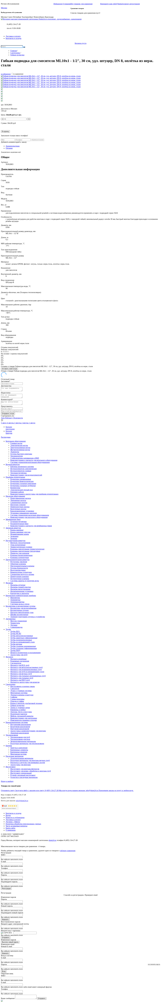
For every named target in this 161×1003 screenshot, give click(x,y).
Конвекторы (15, 488)
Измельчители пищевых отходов (23, 720)
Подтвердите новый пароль (12, 913)
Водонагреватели (13, 464)
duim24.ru (52, 840)
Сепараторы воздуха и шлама (22, 574)
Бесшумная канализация (20, 727)
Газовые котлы (16, 443)
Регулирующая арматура (15, 541)
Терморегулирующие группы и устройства (27, 617)
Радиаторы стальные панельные (23, 483)
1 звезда (32, 423)
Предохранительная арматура (17, 560)
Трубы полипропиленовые (21, 640)
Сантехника (10, 684)
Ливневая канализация (19, 733)
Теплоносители (16, 456)
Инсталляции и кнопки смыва (22, 686)
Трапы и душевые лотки (20, 708)
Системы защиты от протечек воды (24, 581)
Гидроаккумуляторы (18, 522)
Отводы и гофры (17, 701)
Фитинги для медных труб (21, 674)
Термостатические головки (21, 547)
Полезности (18, 418)
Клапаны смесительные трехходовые (25, 551)
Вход (4, 971)
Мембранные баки (13, 519)
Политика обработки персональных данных (23, 824)
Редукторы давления (18, 562)
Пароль (4, 875)
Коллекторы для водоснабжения (23, 608)
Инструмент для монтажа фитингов (24, 769)
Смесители (14, 689)
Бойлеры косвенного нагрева (22, 467)
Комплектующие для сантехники (23, 718)
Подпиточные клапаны (19, 579)
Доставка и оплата (13, 36)
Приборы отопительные (15, 477)
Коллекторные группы (19, 610)
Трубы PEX (15, 631)
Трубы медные (16, 644)
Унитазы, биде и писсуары (21, 712)
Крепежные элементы (19, 750)
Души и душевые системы (21, 691)
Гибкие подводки (17, 705)
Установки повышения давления (23, 513)
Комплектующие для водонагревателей (26, 475)
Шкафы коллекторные (19, 615)
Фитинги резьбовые (18, 659)
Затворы (13, 538)
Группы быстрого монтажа (21, 454)
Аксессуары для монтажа (20, 765)
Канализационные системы (17, 722)
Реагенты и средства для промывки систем (27, 763)
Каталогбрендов (9, 432)
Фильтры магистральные (20, 589)
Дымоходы (14, 452)
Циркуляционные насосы (20, 498)
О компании (11, 830)
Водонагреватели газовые (20, 471)
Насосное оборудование (15, 496)
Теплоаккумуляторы (18, 473)
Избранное (62, 4)
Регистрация (6, 888)
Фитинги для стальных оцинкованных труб (28, 676)
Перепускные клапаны (19, 576)
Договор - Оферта (13, 822)
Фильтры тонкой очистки (20, 587)
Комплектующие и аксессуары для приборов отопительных (34, 494)
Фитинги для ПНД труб (20, 680)
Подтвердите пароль (9, 882)
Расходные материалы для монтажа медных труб (30, 760)
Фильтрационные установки (21, 591)
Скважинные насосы (18, 502)
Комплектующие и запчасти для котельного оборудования (33, 460)
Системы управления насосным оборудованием (29, 515)
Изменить (5, 919)
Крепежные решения (18, 752)
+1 (29, 119)
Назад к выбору (7, 781)
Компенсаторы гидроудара (21, 572)
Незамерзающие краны (19, 534)
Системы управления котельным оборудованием (30, 462)
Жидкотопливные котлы (20, 450)
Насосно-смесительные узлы (21, 612)
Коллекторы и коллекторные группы (20, 606)
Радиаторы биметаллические (22, 481)
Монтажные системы (18, 693)
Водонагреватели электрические (23, 469)
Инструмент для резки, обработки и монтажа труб (30, 771)
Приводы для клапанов (19, 553)
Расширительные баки (19, 524)
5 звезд (4, 423)
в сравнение (18, 74)
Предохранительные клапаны (22, 566)
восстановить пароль (154, 964)
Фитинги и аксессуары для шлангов (24, 682)
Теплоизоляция (12, 735)
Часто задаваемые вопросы (16, 826)
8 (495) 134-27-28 (14, 24)
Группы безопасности (19, 568)
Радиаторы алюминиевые (20, 479)
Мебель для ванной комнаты (21, 716)
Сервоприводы (16, 627)
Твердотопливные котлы (20, 448)
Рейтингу (9, 418)
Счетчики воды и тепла (19, 604)
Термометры (15, 600)
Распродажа (5, 437)
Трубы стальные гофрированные (23, 648)
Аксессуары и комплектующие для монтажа (28, 731)
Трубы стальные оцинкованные (23, 646)
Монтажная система (18, 754)
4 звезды (10, 423)
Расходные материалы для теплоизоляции (27, 743)
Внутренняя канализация (20, 724)
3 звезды (18, 423)
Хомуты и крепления (18, 748)
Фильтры (9, 583)
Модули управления (18, 621)
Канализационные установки (22, 511)
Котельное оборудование (16, 441)
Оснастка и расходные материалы (24, 777)
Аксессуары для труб (18, 655)
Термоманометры (17, 602)
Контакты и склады (13, 38)
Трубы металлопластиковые (21, 636)
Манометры (15, 598)
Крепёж (9, 746)
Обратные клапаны (18, 564)
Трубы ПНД (15, 650)
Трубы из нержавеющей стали (22, 642)
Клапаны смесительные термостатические (27, 549)
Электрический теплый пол (21, 490)
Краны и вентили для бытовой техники (26, 703)
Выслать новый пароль (10, 942)
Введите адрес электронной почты (15, 924)
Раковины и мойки (18, 710)
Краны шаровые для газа (20, 532)
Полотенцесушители (18, 714)
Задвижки (14, 536)
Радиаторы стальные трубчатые (23, 486)
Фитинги (9, 657)
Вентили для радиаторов (20, 543)
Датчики (13, 625)
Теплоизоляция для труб (20, 737)
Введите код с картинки (10, 931)
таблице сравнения (67, 851)
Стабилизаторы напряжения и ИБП (24, 458)
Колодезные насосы (18, 509)
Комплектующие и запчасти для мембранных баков (31, 526)
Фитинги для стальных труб (21, 678)
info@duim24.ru (22, 801)
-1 (2, 119)
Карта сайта (10, 828)
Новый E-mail (6, 946)
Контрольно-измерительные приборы (21, 596)
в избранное (6, 74)
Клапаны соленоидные (19, 557)
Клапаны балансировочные (21, 555)
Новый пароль (7, 906)
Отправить (5, 937)
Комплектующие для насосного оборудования (28, 517)
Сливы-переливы (17, 699)
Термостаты (15, 623)
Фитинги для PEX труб (19, 665)
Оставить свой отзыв (9, 369)
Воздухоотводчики (18, 570)
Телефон (4, 868)
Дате (3, 418)
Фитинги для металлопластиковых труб (26, 667)
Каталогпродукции (10, 428)
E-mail (3, 862)
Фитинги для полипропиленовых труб (26, 670)
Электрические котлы (19, 445)
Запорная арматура (13, 528)
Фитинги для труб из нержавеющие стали (27, 672)
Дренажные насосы (18, 500)
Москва (4, 8)
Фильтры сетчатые (17, 585)
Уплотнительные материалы (21, 758)
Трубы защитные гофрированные (23, 638)
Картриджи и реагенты (19, 593)
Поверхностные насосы (19, 507)
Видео (8, 815)
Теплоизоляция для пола (20, 739)
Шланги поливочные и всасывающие (25, 653)
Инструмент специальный (21, 773)
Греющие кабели (17, 492)
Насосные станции (18, 505)
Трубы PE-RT (15, 634)
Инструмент (11, 767)
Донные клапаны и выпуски (21, 695)
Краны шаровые (16, 530)
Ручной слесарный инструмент (22, 775)
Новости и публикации (15, 817)
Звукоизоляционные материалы (23, 741)
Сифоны (13, 697)
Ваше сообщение (8, 998)
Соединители (15, 663)
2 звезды (25, 423)
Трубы (8, 629)
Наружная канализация (19, 729)
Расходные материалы (14, 756)
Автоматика (10, 619)
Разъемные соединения (19, 661)
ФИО (3, 855)
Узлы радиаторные (17, 545)
